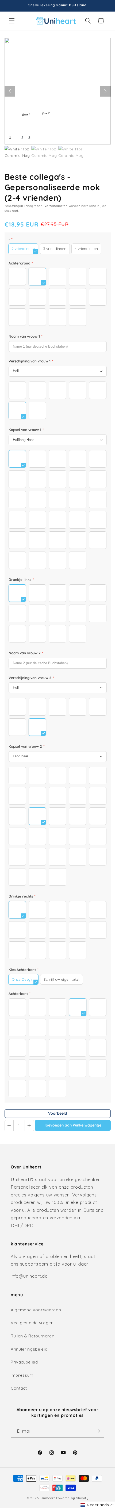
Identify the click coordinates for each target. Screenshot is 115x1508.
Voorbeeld (57, 1113)
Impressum (22, 1375)
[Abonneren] (97, 1431)
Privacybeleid (24, 1362)
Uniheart (48, 1498)
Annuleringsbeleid (29, 1349)
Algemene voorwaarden (36, 1309)
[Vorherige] (10, 91)
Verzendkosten (56, 206)
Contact (19, 1388)
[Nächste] (105, 91)
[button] (11, 20)
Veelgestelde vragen (32, 1322)
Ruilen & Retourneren (32, 1336)
